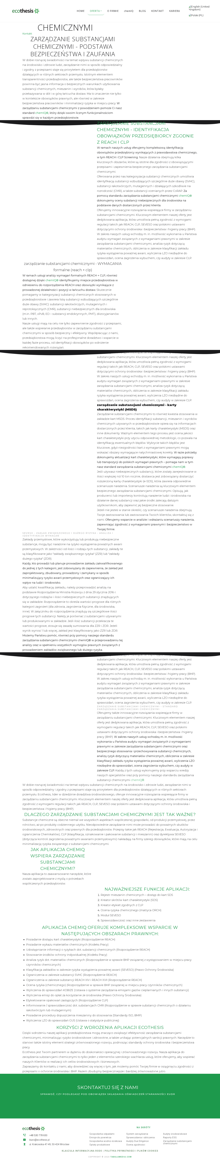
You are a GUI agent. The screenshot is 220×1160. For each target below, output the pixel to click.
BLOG (142, 11)
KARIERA (174, 11)
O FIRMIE (113, 11)
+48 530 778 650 (38, 1135)
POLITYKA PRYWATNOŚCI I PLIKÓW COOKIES (131, 1151)
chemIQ (128, 11)
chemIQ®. (179, 467)
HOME (81, 11)
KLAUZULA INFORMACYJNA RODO (82, 1151)
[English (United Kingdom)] (203, 8)
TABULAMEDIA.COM (121, 1157)
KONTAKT (157, 11)
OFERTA (95, 11)
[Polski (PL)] (196, 15)
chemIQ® (41, 113)
